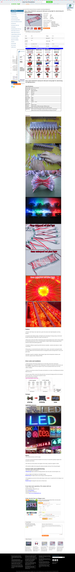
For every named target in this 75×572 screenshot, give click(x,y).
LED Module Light (14, 16)
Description (68, 9)
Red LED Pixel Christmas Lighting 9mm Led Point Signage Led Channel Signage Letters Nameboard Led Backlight (36, 550)
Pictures (68, 8)
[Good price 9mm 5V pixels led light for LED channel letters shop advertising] (52, 543)
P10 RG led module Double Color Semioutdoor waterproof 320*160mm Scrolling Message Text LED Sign (44, 562)
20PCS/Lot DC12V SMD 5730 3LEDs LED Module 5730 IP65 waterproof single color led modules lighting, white (31, 556)
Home (12, 9)
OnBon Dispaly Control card (15, 32)
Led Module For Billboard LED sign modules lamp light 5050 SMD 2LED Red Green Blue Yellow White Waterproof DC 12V (30, 563)
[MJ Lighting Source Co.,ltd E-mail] (27, 527)
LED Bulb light (13, 27)
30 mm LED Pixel (13, 14)
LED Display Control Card (15, 25)
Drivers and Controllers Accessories (16, 21)
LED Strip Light (13, 23)
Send (63, 557)
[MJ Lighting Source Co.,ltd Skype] (26, 527)
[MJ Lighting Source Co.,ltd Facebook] (55, 560)
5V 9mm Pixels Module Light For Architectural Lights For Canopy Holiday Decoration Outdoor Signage (60, 549)
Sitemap (56, 561)
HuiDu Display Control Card (15, 30)
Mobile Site (54, 563)
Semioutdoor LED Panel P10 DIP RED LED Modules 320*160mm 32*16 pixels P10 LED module (45, 556)
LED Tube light (13, 45)
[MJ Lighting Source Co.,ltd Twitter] (57, 560)
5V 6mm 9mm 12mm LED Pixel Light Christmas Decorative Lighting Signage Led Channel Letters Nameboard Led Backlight (17, 566)
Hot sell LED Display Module (15, 19)
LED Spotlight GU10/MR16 (15, 36)
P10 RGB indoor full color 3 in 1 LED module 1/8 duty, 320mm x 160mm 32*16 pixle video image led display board (44, 565)
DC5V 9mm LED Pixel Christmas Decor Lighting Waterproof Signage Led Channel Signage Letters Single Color (28, 549)
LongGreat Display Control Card (16, 34)
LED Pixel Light (19, 9)
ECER (57, 571)
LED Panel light (13, 43)
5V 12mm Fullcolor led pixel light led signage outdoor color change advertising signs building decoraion (16, 563)
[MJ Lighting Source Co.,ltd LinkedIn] (53, 560)
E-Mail (53, 561)
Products (15, 9)
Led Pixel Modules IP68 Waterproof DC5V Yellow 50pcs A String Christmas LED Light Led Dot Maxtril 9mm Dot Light (44, 549)
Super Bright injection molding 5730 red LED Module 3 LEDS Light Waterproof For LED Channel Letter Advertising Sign (30, 567)
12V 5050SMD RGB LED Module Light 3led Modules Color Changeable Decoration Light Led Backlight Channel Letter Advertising (31, 560)
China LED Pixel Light (24, 571)
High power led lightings (14, 39)
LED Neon (12, 41)
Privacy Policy (18, 571)
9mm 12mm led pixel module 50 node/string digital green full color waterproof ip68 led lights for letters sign (16, 557)
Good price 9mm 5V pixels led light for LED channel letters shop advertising (52, 548)
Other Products (69, 10)
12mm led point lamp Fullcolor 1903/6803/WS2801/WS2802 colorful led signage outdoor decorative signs (17, 560)
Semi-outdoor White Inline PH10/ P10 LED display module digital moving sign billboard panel (45, 559)
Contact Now (47, 28)
